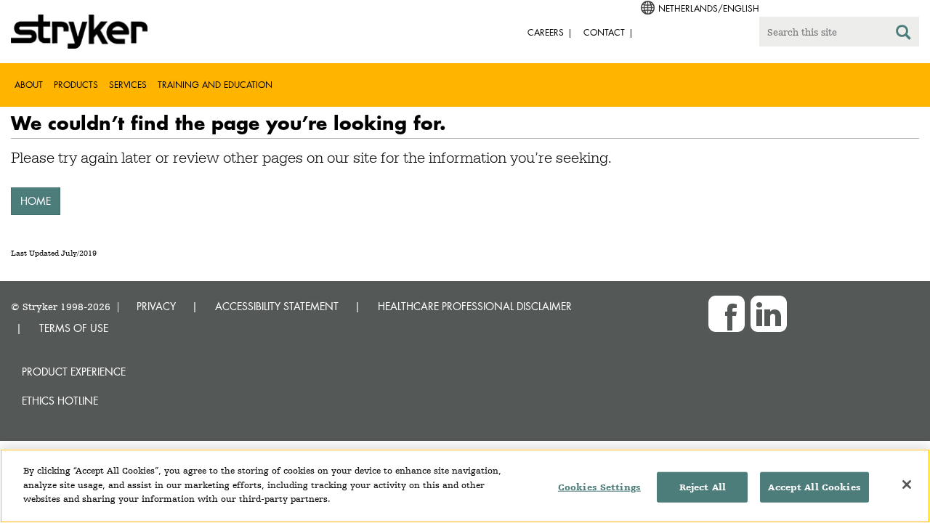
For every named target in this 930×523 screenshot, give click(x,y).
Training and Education (215, 84)
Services (128, 84)
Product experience (74, 371)
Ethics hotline (60, 401)
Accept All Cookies (814, 487)
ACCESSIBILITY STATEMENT (277, 306)
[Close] (907, 484)
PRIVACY (156, 306)
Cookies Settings (599, 487)
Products (76, 84)
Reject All (702, 487)
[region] (465, 486)
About (29, 84)
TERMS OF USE (73, 328)
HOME (35, 201)
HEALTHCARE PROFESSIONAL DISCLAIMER (475, 306)
